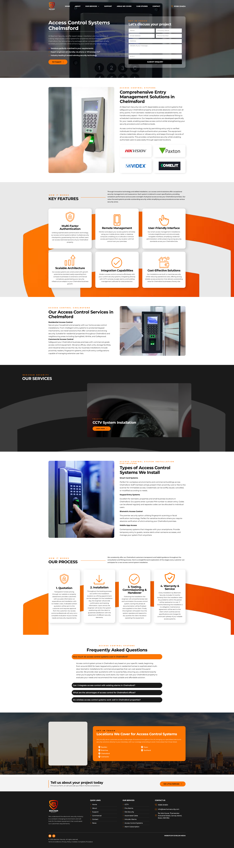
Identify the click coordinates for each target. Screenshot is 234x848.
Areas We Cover (124, 6)
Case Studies (142, 6)
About (77, 6)
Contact (156, 6)
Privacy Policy (66, 842)
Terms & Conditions (54, 842)
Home (67, 6)
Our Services (91, 6)
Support (108, 6)
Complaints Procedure (85, 842)
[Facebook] (49, 835)
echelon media (179, 835)
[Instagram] (53, 835)
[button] (63, 751)
